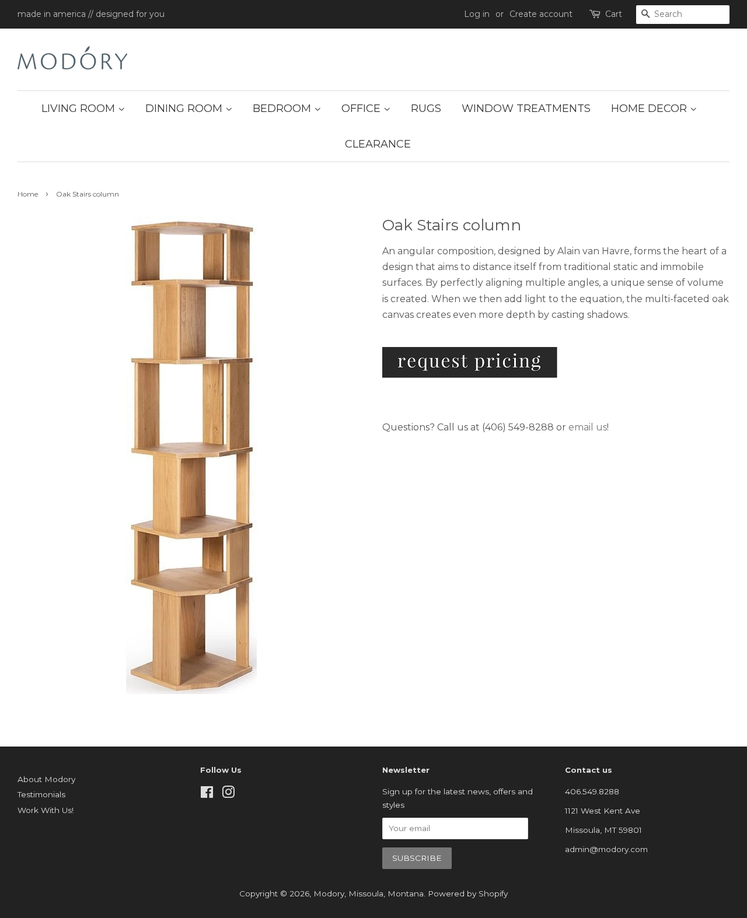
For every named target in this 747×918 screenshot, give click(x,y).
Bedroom (283, 108)
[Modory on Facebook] (207, 794)
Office (362, 108)
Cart (613, 14)
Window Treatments (526, 108)
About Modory (46, 779)
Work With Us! (46, 810)
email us (587, 427)
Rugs (426, 108)
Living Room (79, 108)
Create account (541, 14)
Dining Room (185, 108)
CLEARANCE (378, 144)
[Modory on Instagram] (228, 794)
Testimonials (41, 794)
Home (28, 194)
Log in (477, 14)
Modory (328, 893)
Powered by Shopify (468, 893)
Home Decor (650, 108)
